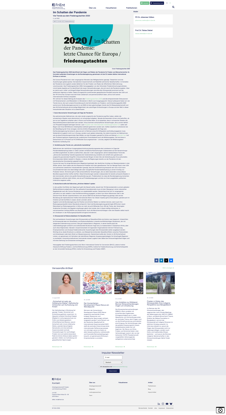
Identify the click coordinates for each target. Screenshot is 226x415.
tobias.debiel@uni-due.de (143, 33)
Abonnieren (113, 371)
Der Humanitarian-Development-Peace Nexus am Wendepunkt (96, 305)
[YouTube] (167, 404)
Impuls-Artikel (152, 392)
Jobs (155, 408)
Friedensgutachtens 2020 (93, 99)
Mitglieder (92, 389)
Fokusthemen (123, 382)
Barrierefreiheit (143, 408)
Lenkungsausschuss (95, 392)
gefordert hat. (121, 135)
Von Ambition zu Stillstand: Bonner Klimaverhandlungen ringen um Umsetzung (127, 304)
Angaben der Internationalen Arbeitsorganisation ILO (102, 125)
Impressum (162, 408)
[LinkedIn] (159, 404)
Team (90, 395)
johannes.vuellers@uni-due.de (145, 20)
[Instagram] (163, 404)
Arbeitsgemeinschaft (95, 386)
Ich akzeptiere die (113, 366)
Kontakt (150, 408)
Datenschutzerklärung (119, 366)
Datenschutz (169, 408)
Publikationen (152, 386)
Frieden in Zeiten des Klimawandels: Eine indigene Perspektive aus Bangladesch (159, 303)
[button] (92, 8)
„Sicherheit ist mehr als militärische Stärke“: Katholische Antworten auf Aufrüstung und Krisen (65, 304)
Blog (149, 389)
